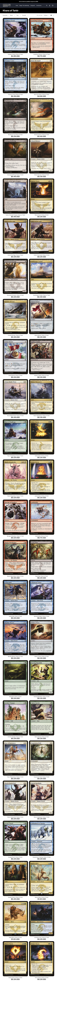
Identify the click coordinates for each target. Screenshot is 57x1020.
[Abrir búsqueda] (46, 5)
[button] (46, 15)
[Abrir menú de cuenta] (49, 5)
